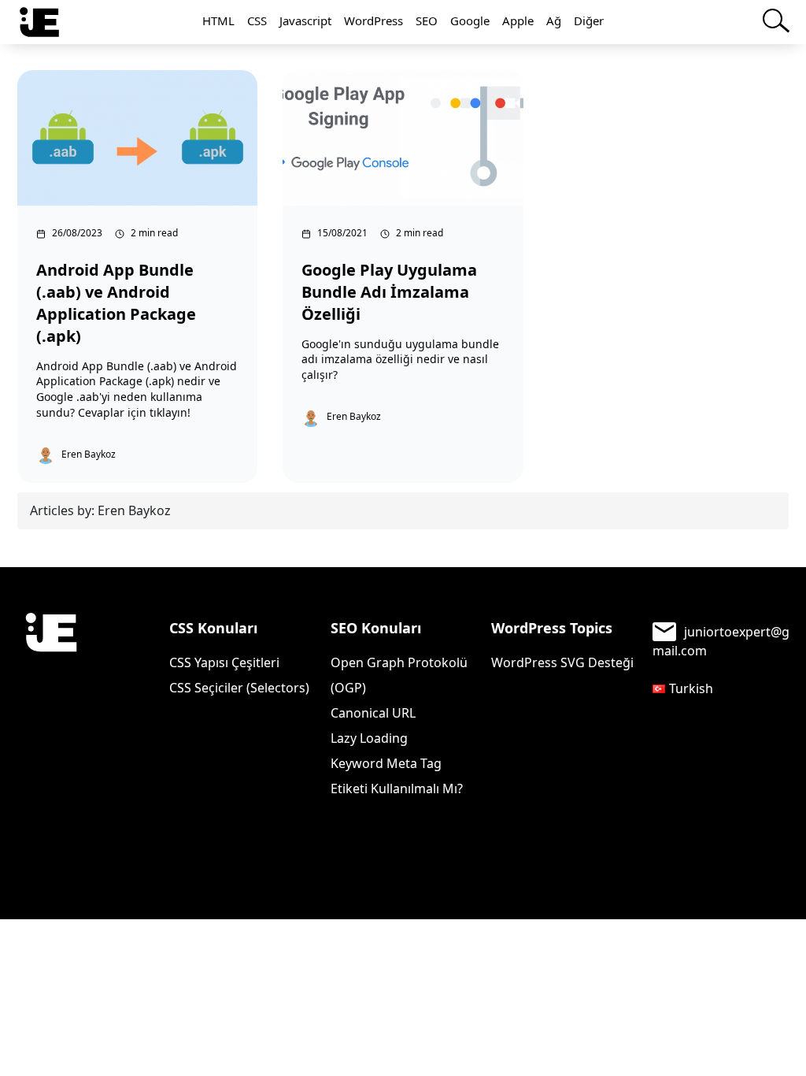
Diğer (589, 20)
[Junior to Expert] (51, 695)
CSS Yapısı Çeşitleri (224, 662)
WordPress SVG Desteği (562, 662)
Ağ (553, 20)
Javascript (305, 20)
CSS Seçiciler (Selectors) (239, 687)
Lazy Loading (369, 738)
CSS (257, 20)
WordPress (373, 20)
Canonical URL (373, 713)
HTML (218, 20)
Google (470, 20)
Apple (518, 20)
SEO (427, 20)
